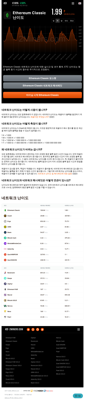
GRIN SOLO (35, 372)
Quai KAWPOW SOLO (63, 367)
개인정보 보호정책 (19, 394)
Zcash (9, 216)
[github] (37, 329)
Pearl (9, 317)
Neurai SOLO (35, 369)
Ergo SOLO (9, 372)
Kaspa (9, 278)
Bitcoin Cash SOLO (62, 360)
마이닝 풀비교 (8, 394)
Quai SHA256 (12, 260)
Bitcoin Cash (11, 238)
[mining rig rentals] (48, 390)
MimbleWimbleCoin (14, 243)
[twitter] (28, 329)
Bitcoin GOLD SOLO (12, 383)
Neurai (9, 295)
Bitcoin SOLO (60, 374)
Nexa (9, 311)
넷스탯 (42, 78)
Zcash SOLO (10, 379)
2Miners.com (15, 391)
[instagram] (33, 329)
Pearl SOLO (60, 370)
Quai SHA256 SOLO (63, 363)
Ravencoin (11, 273)
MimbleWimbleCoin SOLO (39, 376)
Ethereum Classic (13, 210)
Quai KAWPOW (12, 254)
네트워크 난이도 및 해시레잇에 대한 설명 (55, 174)
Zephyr (9, 284)
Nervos (9, 306)
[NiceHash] (36, 390)
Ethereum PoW (12, 289)
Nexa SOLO (10, 376)
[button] (73, 3)
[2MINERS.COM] (6, 3)
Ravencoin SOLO (36, 365)
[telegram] (42, 329)
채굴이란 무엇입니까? (40, 117)
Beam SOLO (35, 383)
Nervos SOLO (60, 356)
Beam (9, 232)
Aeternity (10, 249)
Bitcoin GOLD (12, 300)
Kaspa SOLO (10, 369)
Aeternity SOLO (36, 379)
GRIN (9, 227)
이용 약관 (29, 394)
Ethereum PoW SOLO (13, 362)
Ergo (9, 221)
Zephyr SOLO (35, 362)
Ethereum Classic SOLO (14, 365)
